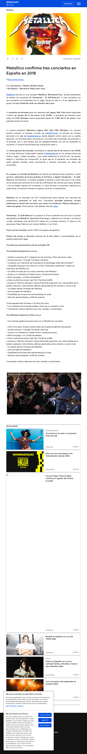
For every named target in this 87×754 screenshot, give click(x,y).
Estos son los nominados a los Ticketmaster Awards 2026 (59, 454)
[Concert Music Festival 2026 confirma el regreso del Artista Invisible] (25, 553)
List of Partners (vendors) (14, 706)
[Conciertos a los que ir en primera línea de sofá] (25, 439)
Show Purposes (45, 725)
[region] (28, 721)
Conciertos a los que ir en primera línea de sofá (61, 434)
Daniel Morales (50, 469)
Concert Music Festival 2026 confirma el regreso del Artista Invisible (59, 478)
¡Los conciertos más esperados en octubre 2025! (61, 682)
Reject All (45, 720)
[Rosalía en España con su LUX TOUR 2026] (25, 644)
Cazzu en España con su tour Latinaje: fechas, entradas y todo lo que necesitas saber (62, 664)
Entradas (68, 4)
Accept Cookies (45, 715)
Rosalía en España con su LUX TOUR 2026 (59, 637)
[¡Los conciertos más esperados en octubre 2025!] (25, 689)
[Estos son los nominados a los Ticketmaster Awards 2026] (25, 461)
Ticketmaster (67, 59)
